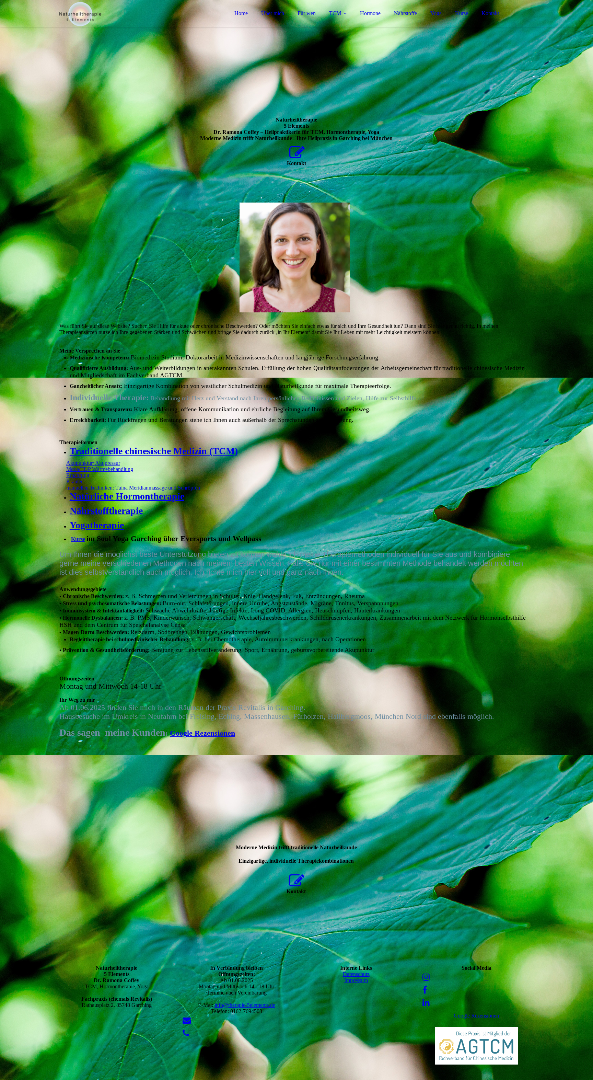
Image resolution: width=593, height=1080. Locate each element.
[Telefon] (186, 1033)
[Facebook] (424, 990)
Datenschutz (356, 974)
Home (241, 13)
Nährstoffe (405, 13)
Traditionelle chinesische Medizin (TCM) (154, 451)
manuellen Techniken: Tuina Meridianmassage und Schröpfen (133, 488)
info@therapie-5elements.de (244, 1005)
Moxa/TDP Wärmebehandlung (99, 469)
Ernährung (77, 475)
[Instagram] (426, 977)
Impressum (356, 980)
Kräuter (74, 481)
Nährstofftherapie (106, 510)
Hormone (370, 13)
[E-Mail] (187, 1020)
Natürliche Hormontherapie (127, 496)
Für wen (307, 13)
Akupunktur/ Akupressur (93, 463)
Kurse (461, 13)
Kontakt (490, 13)
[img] (119, 24)
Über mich (272, 13)
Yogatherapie (97, 525)
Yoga (436, 13)
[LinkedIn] (426, 1002)
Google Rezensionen (202, 733)
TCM (335, 13)
